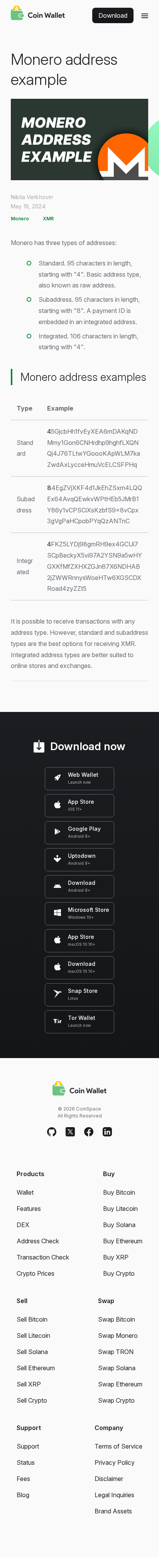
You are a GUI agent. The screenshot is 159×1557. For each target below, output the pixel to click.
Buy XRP (116, 1257)
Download (112, 15)
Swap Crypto (116, 1400)
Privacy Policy (115, 1462)
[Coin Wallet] (38, 14)
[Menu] (144, 15)
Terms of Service (118, 1446)
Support (28, 1446)
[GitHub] (51, 1132)
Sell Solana (32, 1352)
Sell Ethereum (36, 1368)
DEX (23, 1225)
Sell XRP (29, 1384)
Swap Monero (118, 1335)
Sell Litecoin (33, 1335)
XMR (48, 218)
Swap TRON (116, 1352)
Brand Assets (113, 1511)
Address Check (38, 1241)
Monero (20, 218)
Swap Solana (116, 1368)
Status (26, 1462)
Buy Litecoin (120, 1208)
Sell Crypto (32, 1400)
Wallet (25, 1192)
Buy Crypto (119, 1273)
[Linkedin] (107, 1132)
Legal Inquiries (114, 1495)
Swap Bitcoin (116, 1319)
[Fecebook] (88, 1132)
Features (29, 1208)
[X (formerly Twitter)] (70, 1132)
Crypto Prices (35, 1273)
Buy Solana (119, 1225)
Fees (23, 1479)
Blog (23, 1495)
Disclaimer (109, 1479)
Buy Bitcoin (119, 1192)
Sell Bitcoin (32, 1319)
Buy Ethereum (122, 1241)
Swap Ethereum (120, 1384)
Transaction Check (43, 1257)
